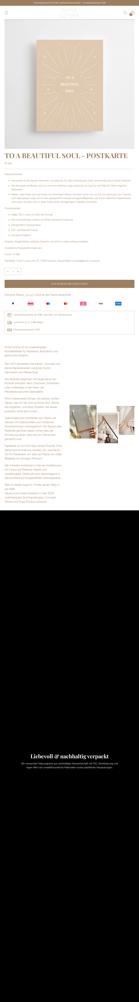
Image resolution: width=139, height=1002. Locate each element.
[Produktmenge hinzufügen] (8, 271)
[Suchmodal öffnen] (125, 12)
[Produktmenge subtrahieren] (18, 271)
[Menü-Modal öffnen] (6, 12)
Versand (30, 294)
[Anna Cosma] (69, 12)
